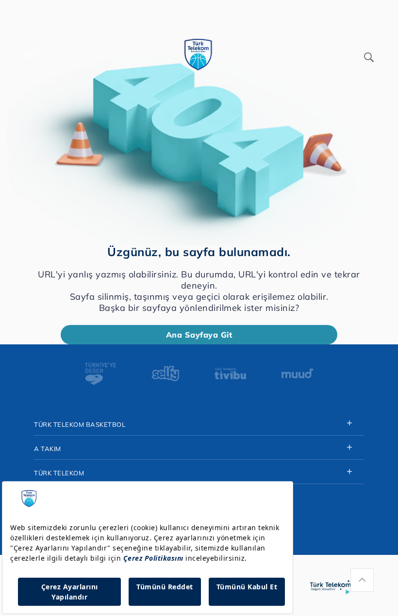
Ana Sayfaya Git (199, 335)
